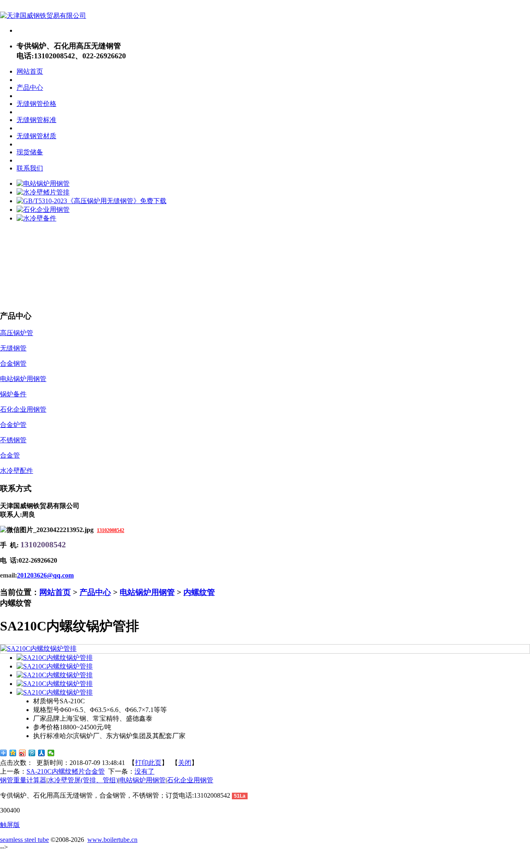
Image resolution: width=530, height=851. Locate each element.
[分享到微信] (51, 753)
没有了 (144, 771)
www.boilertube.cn (112, 839)
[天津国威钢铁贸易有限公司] (43, 15)
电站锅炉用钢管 (147, 592)
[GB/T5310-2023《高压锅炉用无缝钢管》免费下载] (91, 200)
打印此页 (148, 762)
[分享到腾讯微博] (32, 753)
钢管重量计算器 (23, 780)
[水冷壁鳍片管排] (43, 192)
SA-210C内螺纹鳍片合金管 (65, 771)
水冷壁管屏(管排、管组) (83, 780)
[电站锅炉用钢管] (43, 183)
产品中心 (95, 592)
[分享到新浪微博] (22, 753)
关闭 (184, 762)
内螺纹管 (199, 592)
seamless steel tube (24, 839)
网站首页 (55, 592)
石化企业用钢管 (190, 780)
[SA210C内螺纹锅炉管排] (38, 648)
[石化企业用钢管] (43, 209)
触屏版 (10, 824)
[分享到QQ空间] (13, 753)
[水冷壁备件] (36, 218)
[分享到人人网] (41, 753)
